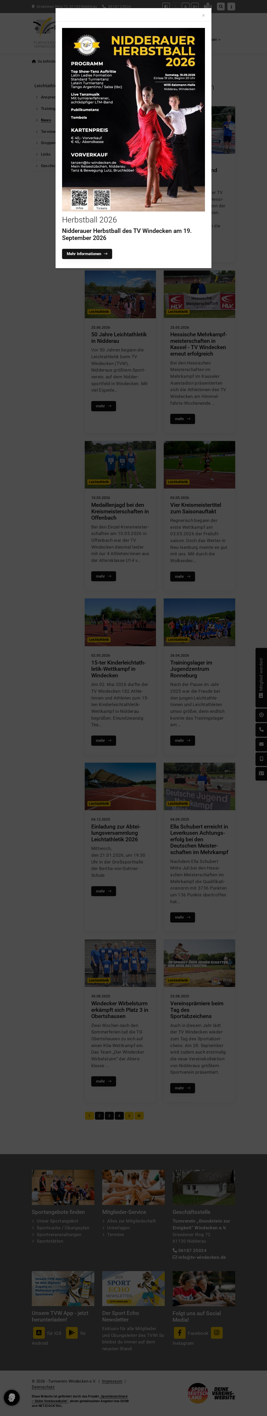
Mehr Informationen (84, 253)
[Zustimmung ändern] (12, 1398)
